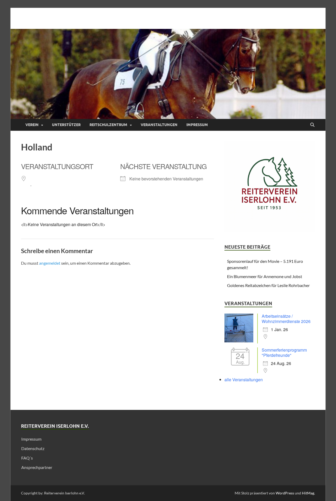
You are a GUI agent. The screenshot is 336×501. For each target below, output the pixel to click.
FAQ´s (27, 457)
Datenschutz (32, 448)
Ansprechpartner (36, 467)
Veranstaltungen (159, 125)
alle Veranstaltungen (243, 380)
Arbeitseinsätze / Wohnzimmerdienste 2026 (286, 318)
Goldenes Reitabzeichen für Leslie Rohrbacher (268, 285)
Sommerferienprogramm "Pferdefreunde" (284, 352)
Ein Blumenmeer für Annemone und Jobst (264, 276)
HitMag (308, 493)
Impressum (197, 125)
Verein (32, 125)
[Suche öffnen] (312, 125)
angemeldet (49, 262)
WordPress (285, 493)
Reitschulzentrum (108, 125)
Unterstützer (66, 125)
